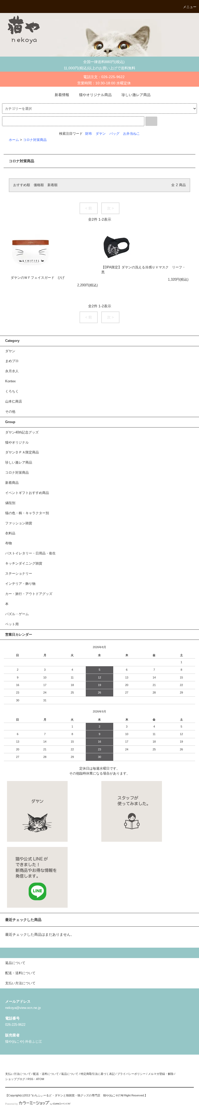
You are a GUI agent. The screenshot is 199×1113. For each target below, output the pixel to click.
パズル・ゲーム (17, 614)
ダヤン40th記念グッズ (22, 432)
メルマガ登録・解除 (161, 1073)
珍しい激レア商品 (136, 95)
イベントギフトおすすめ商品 (27, 493)
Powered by (11, 1104)
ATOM (40, 1079)
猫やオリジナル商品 (95, 95)
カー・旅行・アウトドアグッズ (28, 594)
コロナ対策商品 (35, 140)
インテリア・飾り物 (20, 584)
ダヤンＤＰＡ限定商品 (22, 452)
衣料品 (10, 533)
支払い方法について (18, 1073)
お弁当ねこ (131, 133)
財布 (88, 133)
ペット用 (12, 624)
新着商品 (12, 483)
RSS (30, 1079)
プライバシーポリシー (131, 1073)
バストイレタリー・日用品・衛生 (30, 553)
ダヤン (101, 133)
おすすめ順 (21, 185)
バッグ (114, 133)
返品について (69, 1073)
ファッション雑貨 (18, 523)
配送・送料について (46, 1073)
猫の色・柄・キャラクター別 (27, 513)
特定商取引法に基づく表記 (98, 1073)
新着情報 (62, 95)
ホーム (14, 140)
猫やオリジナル (17, 442)
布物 (8, 543)
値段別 (10, 503)
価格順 (39, 185)
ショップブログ (15, 1079)
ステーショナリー (18, 573)
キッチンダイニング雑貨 (23, 563)
